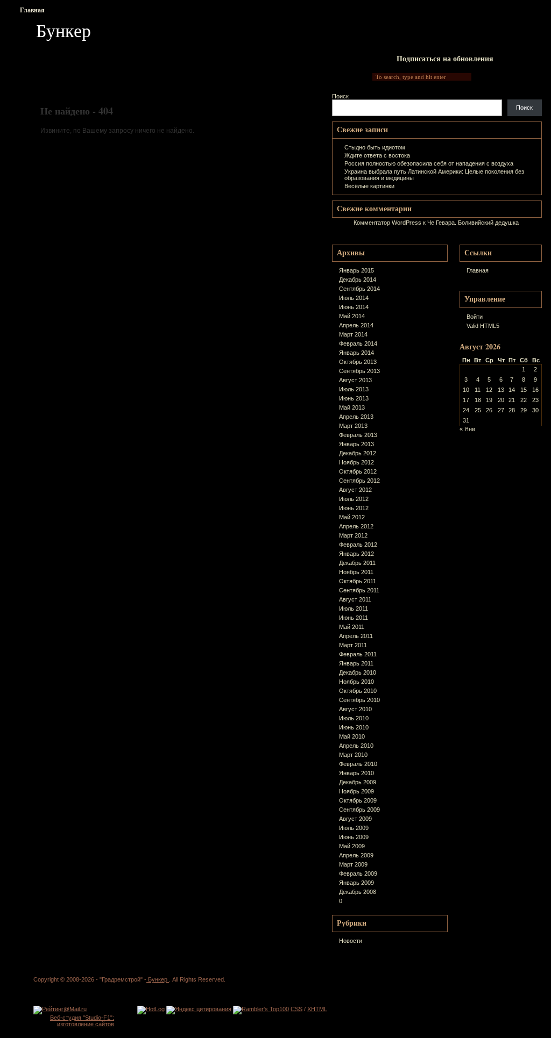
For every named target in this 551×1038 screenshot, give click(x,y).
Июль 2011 (353, 608)
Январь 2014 (356, 352)
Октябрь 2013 (358, 362)
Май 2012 (352, 517)
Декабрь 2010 (357, 672)
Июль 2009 (354, 828)
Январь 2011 (356, 663)
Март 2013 (353, 426)
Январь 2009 (356, 882)
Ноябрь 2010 (356, 681)
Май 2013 (352, 407)
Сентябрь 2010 (359, 700)
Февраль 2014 (358, 343)
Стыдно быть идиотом (374, 147)
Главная (32, 10)
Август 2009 (355, 818)
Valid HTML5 (483, 326)
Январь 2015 (356, 270)
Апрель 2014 (356, 325)
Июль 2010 (354, 718)
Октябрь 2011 (357, 581)
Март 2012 (353, 535)
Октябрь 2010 (358, 691)
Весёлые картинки (369, 186)
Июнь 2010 (354, 727)
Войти (475, 316)
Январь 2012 (356, 553)
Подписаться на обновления (445, 58)
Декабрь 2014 (357, 279)
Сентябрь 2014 (359, 288)
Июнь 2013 (354, 398)
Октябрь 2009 (358, 800)
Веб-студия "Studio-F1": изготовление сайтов (82, 1020)
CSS (296, 1009)
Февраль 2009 (358, 873)
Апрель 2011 (356, 636)
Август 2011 (355, 599)
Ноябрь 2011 (356, 572)
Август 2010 (355, 709)
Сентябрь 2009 (359, 809)
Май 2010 (352, 736)
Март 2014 (353, 334)
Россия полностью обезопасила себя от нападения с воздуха (428, 163)
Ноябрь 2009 (356, 791)
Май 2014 (352, 316)
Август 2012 (355, 489)
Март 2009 (353, 864)
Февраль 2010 (358, 764)
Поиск (340, 96)
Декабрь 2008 (357, 892)
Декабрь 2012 (357, 453)
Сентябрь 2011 (359, 590)
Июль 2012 (354, 499)
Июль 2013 (354, 389)
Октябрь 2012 (358, 471)
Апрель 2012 (356, 526)
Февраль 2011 (358, 654)
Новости (350, 940)
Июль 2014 (354, 298)
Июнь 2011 (353, 617)
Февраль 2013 (358, 435)
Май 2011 (351, 627)
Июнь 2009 (354, 837)
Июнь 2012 (354, 508)
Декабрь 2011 (357, 563)
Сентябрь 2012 (359, 480)
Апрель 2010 (356, 745)
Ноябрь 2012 (356, 462)
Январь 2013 (356, 444)
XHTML (317, 1009)
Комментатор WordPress (387, 222)
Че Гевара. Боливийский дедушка (473, 222)
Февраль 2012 (358, 544)
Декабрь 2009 (357, 782)
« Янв (467, 429)
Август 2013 (355, 380)
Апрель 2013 (356, 416)
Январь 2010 (356, 773)
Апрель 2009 (356, 855)
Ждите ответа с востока (377, 155)
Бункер (63, 30)
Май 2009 (352, 846)
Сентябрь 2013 (359, 371)
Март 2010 (353, 754)
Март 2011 (353, 645)
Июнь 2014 (354, 307)
